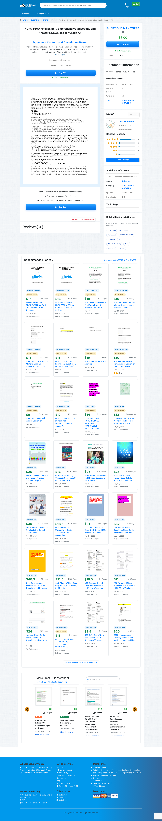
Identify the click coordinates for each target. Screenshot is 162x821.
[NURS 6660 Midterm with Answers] (95, 335)
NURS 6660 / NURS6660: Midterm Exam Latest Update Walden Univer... (37, 363)
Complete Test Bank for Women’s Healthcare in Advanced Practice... (124, 420)
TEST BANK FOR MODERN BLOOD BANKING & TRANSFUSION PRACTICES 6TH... (92, 423)
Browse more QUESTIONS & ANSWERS (81, 663)
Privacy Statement (64, 770)
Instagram (62, 795)
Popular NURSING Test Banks (105, 775)
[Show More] (60, 55)
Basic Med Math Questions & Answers (67, 722)
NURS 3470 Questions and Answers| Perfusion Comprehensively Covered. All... (117, 722)
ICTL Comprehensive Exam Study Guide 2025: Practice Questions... (95, 530)
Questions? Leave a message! (34, 803)
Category (110, 185)
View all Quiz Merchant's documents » (53, 682)
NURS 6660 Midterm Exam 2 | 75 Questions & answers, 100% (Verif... (65, 363)
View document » (42, 735)
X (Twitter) (62, 800)
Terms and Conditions (66, 775)
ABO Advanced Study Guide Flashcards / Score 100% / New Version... (124, 585)
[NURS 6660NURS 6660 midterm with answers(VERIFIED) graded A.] (66, 392)
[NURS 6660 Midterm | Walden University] (37, 392)
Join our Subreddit (101, 767)
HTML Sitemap (64, 783)
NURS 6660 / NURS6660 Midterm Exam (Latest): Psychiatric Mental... (124, 305)
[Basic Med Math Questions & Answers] (68, 696)
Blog (58, 781)
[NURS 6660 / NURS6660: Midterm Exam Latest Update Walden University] (37, 335)
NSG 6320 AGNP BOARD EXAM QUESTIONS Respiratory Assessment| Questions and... (92, 722)
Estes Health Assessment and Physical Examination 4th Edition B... (96, 478)
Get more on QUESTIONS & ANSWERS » (121, 260)
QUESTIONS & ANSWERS (39, 20)
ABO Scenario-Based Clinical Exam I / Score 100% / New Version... (94, 585)
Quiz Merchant (126, 121)
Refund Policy (62, 773)
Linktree (61, 797)
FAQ (23, 800)
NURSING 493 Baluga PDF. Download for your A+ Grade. (43, 724)
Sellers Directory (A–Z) (68, 786)
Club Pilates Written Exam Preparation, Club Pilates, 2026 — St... (66, 585)
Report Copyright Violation (84, 219)
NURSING (25, 20)
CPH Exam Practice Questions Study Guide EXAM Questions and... (124, 530)
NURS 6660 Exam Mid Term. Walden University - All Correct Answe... (124, 363)
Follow (135, 114)
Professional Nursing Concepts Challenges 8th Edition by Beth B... (66, 478)
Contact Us (61, 778)
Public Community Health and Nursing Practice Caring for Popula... (37, 478)
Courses (24, 14)
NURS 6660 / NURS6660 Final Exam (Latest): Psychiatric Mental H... (95, 305)
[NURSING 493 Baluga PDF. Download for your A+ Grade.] (43, 696)
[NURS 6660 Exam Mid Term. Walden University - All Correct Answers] (125, 335)
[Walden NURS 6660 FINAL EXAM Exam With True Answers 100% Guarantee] (37, 276)
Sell (137, 4)
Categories (42, 14)
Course (109, 181)
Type (108, 100)
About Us (60, 767)
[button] (27, 709)
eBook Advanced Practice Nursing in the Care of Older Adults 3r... (37, 530)
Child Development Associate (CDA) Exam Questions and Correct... (36, 585)
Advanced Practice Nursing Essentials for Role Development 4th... (124, 478)
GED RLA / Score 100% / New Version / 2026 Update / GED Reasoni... (95, 637)
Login (127, 7)
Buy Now (62, 73)
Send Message (123, 160)
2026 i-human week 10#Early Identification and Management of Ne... (124, 637)
